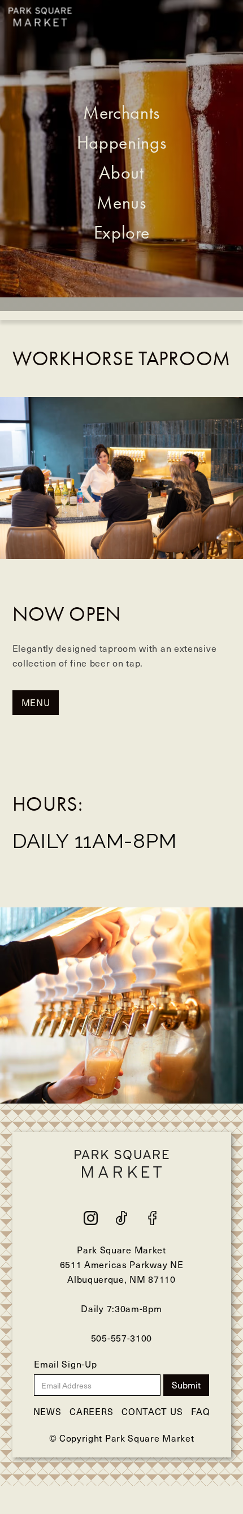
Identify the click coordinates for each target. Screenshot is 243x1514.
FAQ (200, 1411)
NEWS (47, 1411)
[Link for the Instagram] (90, 1218)
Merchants (121, 112)
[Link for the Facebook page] (121, 1218)
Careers (91, 1411)
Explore (122, 232)
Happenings (122, 142)
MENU (35, 702)
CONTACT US (152, 1411)
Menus (121, 202)
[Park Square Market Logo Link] (40, 17)
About (121, 172)
